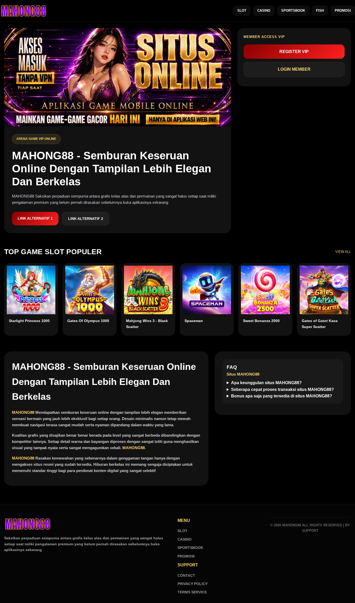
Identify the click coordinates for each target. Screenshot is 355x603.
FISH (320, 10)
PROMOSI (343, 10)
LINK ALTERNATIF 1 (35, 218)
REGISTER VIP (294, 51)
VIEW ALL (343, 252)
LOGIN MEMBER (294, 69)
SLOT (241, 10)
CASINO (263, 10)
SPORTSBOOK (293, 10)
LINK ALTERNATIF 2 (85, 219)
